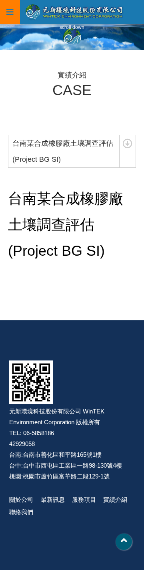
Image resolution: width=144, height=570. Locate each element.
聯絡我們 (21, 512)
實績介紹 (115, 499)
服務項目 (84, 499)
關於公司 (21, 499)
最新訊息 (53, 499)
